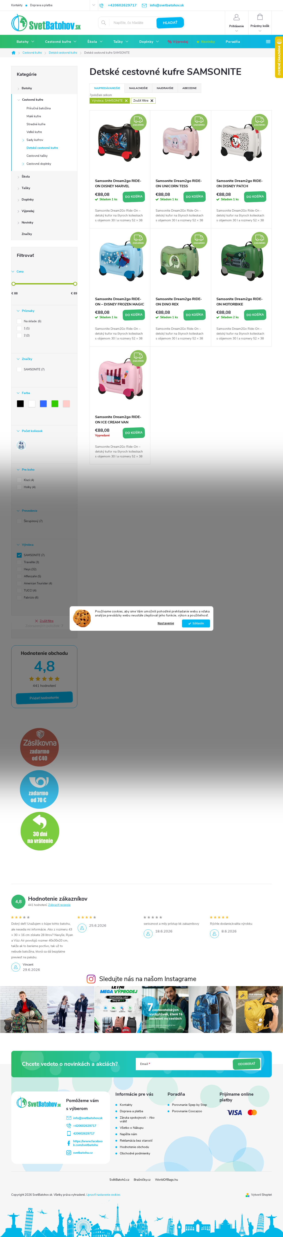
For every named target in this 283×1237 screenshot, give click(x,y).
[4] (21, 445)
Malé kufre (34, 116)
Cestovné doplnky (39, 164)
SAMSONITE (34, 369)
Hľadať (170, 22)
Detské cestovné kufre (42, 148)
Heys (30, 569)
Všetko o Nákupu (131, 1128)
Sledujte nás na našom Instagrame (147, 979)
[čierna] (21, 404)
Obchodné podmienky (135, 1153)
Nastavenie (166, 623)
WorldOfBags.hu (166, 1180)
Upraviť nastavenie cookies (103, 1195)
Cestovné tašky (37, 156)
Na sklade (32, 321)
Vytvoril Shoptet (261, 1195)
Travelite (31, 562)
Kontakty (17, 5)
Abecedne (189, 88)
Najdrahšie (165, 88)
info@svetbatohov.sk (88, 1118)
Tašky (26, 188)
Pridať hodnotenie (44, 698)
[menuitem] (25, 42)
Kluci (28, 480)
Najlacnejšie (138, 88)
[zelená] (55, 404)
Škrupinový (33, 521)
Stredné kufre (36, 124)
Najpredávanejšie (107, 88)
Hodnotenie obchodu (134, 1147)
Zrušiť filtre (47, 621)
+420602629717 (84, 1126)
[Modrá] (44, 404)
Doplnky (28, 199)
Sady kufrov (35, 140)
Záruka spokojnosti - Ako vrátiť (137, 1119)
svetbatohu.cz (83, 1153)
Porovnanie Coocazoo (187, 1111)
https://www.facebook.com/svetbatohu (88, 1143)
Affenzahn (32, 576)
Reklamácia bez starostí (136, 1140)
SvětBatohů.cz (119, 1180)
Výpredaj (28, 211)
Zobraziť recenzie (59, 905)
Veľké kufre (34, 132)
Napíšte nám (128, 1134)
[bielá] (32, 404)
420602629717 (83, 1133)
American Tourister (37, 583)
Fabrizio (31, 598)
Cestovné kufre (32, 100)
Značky (27, 234)
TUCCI (30, 591)
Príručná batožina (39, 108)
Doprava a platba (41, 5)
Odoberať (246, 1064)
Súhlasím (198, 623)
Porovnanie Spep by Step (189, 1105)
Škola (26, 176)
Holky (29, 487)
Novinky (27, 222)
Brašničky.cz (142, 1180)
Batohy (27, 88)
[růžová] (67, 404)
